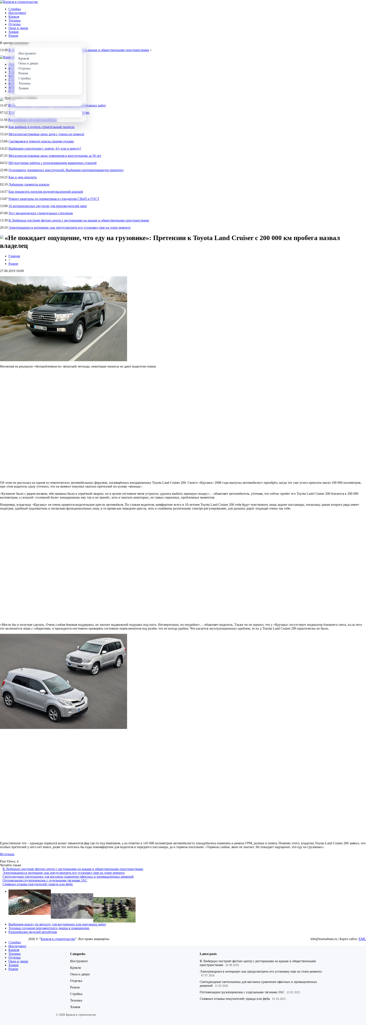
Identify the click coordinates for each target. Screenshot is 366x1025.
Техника (14, 20)
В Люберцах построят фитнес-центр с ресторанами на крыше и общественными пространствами (78, 220)
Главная (14, 256)
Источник (7, 854)
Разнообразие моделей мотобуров (32, 932)
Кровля (13, 16)
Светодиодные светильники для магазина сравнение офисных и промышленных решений (68, 876)
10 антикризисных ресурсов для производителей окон (47, 206)
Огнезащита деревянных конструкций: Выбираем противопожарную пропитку (66, 170)
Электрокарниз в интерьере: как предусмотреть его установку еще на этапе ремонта (69, 227)
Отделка (14, 24)
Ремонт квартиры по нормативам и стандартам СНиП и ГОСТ (53, 199)
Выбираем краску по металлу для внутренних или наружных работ (57, 924)
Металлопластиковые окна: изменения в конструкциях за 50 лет (54, 155)
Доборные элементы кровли (28, 184)
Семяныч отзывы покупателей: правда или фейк (38, 884)
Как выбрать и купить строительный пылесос (41, 127)
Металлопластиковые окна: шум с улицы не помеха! (46, 134)
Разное (13, 35)
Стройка (14, 9)
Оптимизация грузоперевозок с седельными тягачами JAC (45, 880)
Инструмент (17, 13)
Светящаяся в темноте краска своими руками (41, 141)
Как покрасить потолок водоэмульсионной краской (45, 191)
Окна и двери (18, 28)
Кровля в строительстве (58, 939)
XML (362, 939)
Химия (13, 32)
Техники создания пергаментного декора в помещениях (48, 928)
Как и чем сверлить (22, 177)
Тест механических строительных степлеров (40, 213)
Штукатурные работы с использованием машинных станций (52, 163)
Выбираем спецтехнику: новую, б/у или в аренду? (44, 148)
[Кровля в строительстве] (19, 2)
